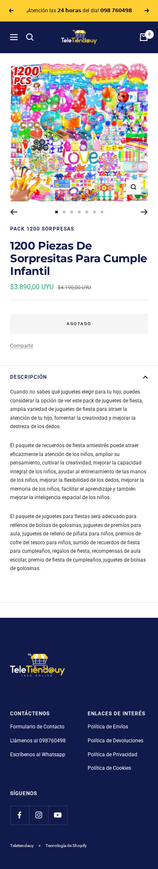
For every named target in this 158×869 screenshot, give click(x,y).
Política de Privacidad (112, 755)
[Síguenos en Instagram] (38, 815)
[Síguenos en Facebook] (19, 815)
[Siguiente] (144, 212)
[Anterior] (13, 212)
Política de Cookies (109, 768)
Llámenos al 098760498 (38, 741)
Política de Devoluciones (115, 741)
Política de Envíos (108, 727)
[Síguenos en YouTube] (57, 815)
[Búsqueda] (30, 37)
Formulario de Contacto (37, 727)
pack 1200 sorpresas (42, 229)
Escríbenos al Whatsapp (37, 755)
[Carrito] (143, 37)
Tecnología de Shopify (66, 845)
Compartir (21, 346)
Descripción (28, 377)
